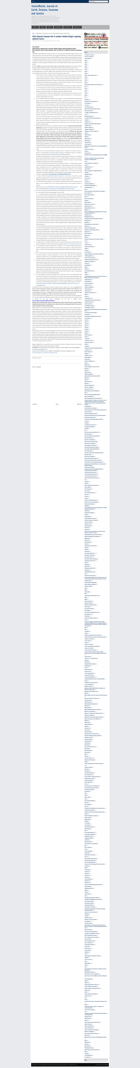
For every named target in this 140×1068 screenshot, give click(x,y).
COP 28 (86, 327)
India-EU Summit (88, 603)
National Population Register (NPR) (93, 735)
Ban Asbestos (88, 193)
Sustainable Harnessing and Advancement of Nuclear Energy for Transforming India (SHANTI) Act (96, 926)
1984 (86, 71)
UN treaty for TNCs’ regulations (92, 974)
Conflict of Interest (89, 302)
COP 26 (86, 323)
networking (87, 743)
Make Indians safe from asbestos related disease (96, 695)
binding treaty (88, 214)
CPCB (86, 344)
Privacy (86, 806)
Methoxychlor (88, 707)
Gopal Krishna (88, 542)
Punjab (86, 821)
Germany (87, 529)
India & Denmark (88, 601)
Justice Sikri (87, 656)
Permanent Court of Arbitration (92, 785)
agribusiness (88, 138)
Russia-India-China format (91, 858)
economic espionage (89, 426)
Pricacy (86, 802)
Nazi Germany (88, 741)
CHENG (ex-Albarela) (89, 261)
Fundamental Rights (89, 512)
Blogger (106, 1064)
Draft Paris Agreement (90, 417)
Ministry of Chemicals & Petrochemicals (94, 713)
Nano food (87, 730)
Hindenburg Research (90, 571)
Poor (86, 799)
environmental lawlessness (91, 474)
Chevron (87, 263)
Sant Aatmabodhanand (90, 862)
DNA (86, 392)
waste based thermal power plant (92, 1022)
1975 (86, 69)
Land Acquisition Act (89, 673)
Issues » (50, 27)
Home (33, 1)
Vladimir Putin (88, 1016)
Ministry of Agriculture (90, 711)
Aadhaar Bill (87, 125)
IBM (85, 590)
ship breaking (88, 886)
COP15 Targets (88, 335)
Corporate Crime (88, 342)
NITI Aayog (87, 752)
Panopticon (87, 771)
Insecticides (87, 610)
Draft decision (88, 411)
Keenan (86, 660)
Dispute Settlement (89, 385)
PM (85, 793)
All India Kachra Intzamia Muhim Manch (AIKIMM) (96, 154)
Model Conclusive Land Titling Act (92, 718)
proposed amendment (90, 810)
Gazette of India (88, 522)
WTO (86, 1051)
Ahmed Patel (87, 142)
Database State (88, 355)
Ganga (86, 514)
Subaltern (87, 914)
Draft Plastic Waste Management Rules (94, 419)
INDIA (86, 599)
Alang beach (87, 153)
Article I (86, 180)
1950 (86, 60)
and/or (86, 165)
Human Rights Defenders (90, 584)
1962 (86, 66)
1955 (86, 62)
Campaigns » (58, 27)
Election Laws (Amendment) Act (92, 432)
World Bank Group (89, 1047)
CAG (86, 241)
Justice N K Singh (89, 648)
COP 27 (86, 325)
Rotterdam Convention (90, 854)
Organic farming (88, 767)
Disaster (87, 383)
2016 (86, 82)
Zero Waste (87, 1057)
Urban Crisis (87, 995)
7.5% (86, 114)
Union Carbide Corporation (91, 986)
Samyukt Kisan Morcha (90, 860)
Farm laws (87, 490)
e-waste (86, 421)
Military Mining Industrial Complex (92, 709)
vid (85, 1011)
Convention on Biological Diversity (92, 316)
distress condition (89, 387)
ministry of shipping (89, 715)
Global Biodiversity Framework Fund (93, 534)
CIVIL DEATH (88, 281)
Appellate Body (88, 174)
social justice (88, 894)
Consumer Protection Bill (90, 312)
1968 (86, 67)
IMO (85, 593)
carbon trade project (89, 246)
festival (86, 498)
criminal (86, 346)
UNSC (86, 992)
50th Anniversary (89, 110)
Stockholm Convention (90, 907)
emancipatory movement (90, 445)
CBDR (86, 248)
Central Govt (87, 252)
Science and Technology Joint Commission (94, 864)
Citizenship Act (88, 279)
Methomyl (87, 705)
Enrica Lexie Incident (89, 456)
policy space (87, 797)
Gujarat (86, 547)
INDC (86, 597)
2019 (86, 88)
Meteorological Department (91, 704)
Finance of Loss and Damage (91, 502)
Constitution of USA (89, 307)
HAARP (86, 549)
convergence (88, 318)
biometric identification (90, 228)
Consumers (87, 314)
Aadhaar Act (87, 121)
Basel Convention (89, 198)
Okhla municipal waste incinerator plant (94, 763)
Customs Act (88, 350)
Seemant (87, 877)
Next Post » (79, 404)
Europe (86, 483)
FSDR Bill (87, 510)
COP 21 (86, 320)
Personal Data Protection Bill (91, 787)
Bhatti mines (87, 202)
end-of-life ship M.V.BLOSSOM (91, 449)
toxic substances (89, 942)
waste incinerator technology (91, 1029)
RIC (85, 845)
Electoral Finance (89, 437)
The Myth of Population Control (92, 933)
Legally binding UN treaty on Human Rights (94, 678)
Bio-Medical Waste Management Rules (93, 218)
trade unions (87, 950)
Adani (86, 133)
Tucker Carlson (88, 959)
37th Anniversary (89, 107)
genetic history (88, 525)
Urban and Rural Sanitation (91, 994)
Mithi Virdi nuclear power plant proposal (94, 717)
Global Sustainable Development (92, 536)
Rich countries (88, 847)
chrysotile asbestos (89, 270)
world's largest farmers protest (92, 1049)
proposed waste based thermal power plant (94, 812)
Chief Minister (88, 265)
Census (86, 250)
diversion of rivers (89, 389)
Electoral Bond (88, 434)
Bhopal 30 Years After (90, 204)
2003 (86, 77)
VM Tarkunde (88, 1018)
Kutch (86, 667)
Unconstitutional (88, 979)
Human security (88, 586)
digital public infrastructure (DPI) (92, 376)
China (86, 267)
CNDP (86, 294)
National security (88, 737)
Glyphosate (87, 538)
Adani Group (87, 134)
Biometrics (87, 231)
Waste (86, 1020)
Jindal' (86, 633)
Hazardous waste (89, 557)
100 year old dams (89, 56)
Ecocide (86, 423)
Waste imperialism (89, 1026)
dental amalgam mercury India (92, 366)
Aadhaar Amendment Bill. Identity (92, 123)
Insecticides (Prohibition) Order (92, 612)
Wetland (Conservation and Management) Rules (96, 1037)
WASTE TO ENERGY (89, 1031)
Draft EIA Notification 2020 (91, 413)
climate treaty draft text (90, 292)
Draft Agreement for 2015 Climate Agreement (95, 409)
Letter (86, 680)
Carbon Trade (88, 244)
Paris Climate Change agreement (92, 776)
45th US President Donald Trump (92, 108)
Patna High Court (88, 782)
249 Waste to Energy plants (91, 101)
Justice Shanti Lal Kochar (90, 650)
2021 (86, 90)
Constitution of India (89, 305)
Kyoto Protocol (88, 669)
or (85, 765)
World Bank (87, 1046)
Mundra (86, 726)
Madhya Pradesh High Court (91, 691)
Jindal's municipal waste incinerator (93, 635)
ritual (86, 849)
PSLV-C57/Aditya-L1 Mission (91, 815)
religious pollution (89, 838)
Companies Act (88, 298)
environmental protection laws (92, 477)
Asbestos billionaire (89, 183)
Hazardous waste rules (90, 560)
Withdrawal (87, 1042)
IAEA (86, 588)
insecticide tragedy (89, 608)
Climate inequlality (89, 287)
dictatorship (87, 372)
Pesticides (87, 791)
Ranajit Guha (87, 828)
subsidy (86, 915)
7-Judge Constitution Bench (91, 112)
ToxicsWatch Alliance (89, 944)
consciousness (88, 303)
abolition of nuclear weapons (91, 131)
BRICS (86, 237)
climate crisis (88, 285)
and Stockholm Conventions (91, 163)
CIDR (86, 272)
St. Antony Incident (89, 901)
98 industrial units (89, 116)
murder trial (87, 728)
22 (85, 97)
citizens (86, 274)
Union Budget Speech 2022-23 (92, 984)
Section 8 (87, 873)
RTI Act (86, 856)
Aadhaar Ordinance (89, 129)
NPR (86, 754)
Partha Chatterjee (89, 780)
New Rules (87, 745)
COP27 (86, 336)
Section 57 (87, 871)
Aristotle (87, 176)
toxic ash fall (87, 939)
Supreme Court (88, 917)
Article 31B (87, 178)
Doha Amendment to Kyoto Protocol (93, 398)
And (85, 161)
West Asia (87, 1035)
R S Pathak (87, 823)
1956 (86, 64)
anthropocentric (88, 167)
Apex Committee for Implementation (93, 170)
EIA (85, 430)
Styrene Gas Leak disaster (91, 912)
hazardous (87, 551)
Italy (86, 629)
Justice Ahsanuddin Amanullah (92, 646)
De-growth (87, 359)
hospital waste (88, 580)
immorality (87, 591)
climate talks (87, 290)
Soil (85, 895)
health (86, 562)
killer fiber (87, 662)
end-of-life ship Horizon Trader (91, 447)
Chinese (86, 269)
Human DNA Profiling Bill (90, 582)
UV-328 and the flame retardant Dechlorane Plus (96, 1001)
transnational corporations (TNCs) (92, 955)
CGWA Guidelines (89, 255)
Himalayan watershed (90, 568)
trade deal (87, 946)
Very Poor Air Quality (89, 1009)
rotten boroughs (88, 851)
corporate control (89, 340)
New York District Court (90, 746)
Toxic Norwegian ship (89, 940)
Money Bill (87, 722)
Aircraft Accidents (89, 149)
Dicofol (86, 370)
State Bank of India (89, 903)
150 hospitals (88, 58)
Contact (42, 27)
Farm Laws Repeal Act (90, 492)
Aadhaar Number (89, 127)
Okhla (86, 761)
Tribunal (86, 957)
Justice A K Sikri (88, 644)
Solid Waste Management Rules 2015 (93, 899)
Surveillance (87, 921)
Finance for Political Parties (91, 500)
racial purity (87, 825)
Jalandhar (87, 631)
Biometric (87, 226)
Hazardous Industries (89, 553)
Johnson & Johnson (89, 638)
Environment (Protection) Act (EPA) (93, 460)
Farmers (87, 494)
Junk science (88, 640)
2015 (86, 80)
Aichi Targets (88, 144)
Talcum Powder (88, 929)
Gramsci (87, 544)
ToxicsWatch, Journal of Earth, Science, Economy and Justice (45, 9)
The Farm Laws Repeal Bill (91, 931)
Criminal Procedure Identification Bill (93, 348)
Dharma (86, 368)
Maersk (86, 693)
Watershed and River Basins (91, 1033)
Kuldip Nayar (88, 665)
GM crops (87, 540)
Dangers (87, 353)
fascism (86, 496)
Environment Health (89, 467)
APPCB (86, 172)
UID (85, 961)
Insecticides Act (88, 614)
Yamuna (86, 1053)
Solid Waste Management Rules (92, 897)
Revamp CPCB (88, 841)
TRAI (86, 954)
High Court (87, 566)
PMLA (86, 795)
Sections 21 (87, 875)
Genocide (87, 527)
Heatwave (87, 564)
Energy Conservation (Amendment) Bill (94, 452)
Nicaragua (87, 748)
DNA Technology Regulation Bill (92, 394)
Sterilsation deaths (89, 905)
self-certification (88, 879)
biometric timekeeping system (92, 229)
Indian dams (87, 606)
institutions (87, 616)
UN (85, 967)
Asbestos (87, 181)
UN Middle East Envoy (90, 972)
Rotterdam (87, 853)
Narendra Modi (88, 731)
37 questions (87, 103)
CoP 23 (86, 322)
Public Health (88, 817)
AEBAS (86, 136)
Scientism (87, 866)
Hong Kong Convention (90, 575)
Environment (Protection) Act (91, 458)
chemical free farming (90, 257)
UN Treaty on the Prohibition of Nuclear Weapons (96, 975)
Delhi (86, 363)
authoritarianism (88, 187)
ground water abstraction (90, 545)
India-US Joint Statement (90, 604)
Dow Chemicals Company (90, 408)
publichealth (87, 819)
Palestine (87, 769)
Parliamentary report (89, 778)
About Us (35, 27)
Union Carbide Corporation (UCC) (92, 988)
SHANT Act (87, 880)
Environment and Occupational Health (93, 462)
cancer (86, 242)
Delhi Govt (87, 364)
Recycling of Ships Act (90, 832)
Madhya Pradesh (88, 686)
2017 (86, 86)
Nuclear (86, 756)
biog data (87, 222)
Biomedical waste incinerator (91, 224)
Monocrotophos (88, 724)
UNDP (86, 980)
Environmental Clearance (90, 472)
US (85, 997)
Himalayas (87, 570)
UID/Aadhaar (87, 963)
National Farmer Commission (91, 733)
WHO (86, 1040)
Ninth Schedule (88, 750)
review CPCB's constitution (91, 843)
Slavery (86, 892)
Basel (86, 196)
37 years (87, 105)
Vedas (86, 1004)
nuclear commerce (89, 758)
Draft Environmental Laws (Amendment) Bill (95, 415)
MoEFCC (87, 720)
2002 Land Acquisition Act (91, 75)
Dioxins (86, 379)
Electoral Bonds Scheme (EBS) (92, 436)
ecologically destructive (90, 424)
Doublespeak (88, 406)
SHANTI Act (87, 882)
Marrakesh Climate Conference (92, 698)
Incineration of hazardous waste (92, 595)
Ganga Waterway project (90, 518)
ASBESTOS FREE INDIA (90, 185)
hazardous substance (90, 555)
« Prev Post (34, 404)
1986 (86, 73)
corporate (87, 338)
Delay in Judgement (89, 361)
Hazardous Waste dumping (91, 558)
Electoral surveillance (90, 439)
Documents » (77, 27)
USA (86, 999)
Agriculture (87, 140)
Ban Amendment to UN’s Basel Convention (94, 191)
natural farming (88, 739)
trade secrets (88, 948)
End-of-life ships (88, 450)
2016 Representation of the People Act (93, 84)
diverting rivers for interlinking (92, 390)
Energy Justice (88, 454)
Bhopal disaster (88, 206)
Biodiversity (87, 220)
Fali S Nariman (88, 489)
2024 (86, 94)
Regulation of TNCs (89, 836)
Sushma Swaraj (88, 923)
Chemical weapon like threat (91, 259)
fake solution (87, 487)
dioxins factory (88, 381)
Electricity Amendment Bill (91, 441)
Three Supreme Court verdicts (92, 937)
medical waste (88, 702)
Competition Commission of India (92, 300)
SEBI (86, 867)
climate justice (88, 289)
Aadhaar (87, 120)
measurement (88, 700)
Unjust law (87, 990)
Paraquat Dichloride (89, 772)
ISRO (86, 627)
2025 (86, 95)
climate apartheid (89, 283)
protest (86, 813)
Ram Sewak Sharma (89, 826)
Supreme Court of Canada (91, 919)
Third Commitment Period (90, 935)
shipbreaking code (89, 888)
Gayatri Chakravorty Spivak (91, 520)
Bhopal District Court (89, 208)
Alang (86, 151)
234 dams (87, 99)
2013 (86, 79)
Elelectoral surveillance (90, 443)
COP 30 (86, 331)
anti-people (87, 168)
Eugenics (87, 481)
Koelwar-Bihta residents (90, 664)
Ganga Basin (87, 516)
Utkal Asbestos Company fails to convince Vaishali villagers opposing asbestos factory (56, 37)
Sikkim (86, 890)
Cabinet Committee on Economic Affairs (94, 239)
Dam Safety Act (88, 351)
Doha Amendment (89, 396)
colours (86, 296)
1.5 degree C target (89, 54)
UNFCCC (87, 982)
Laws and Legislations (90, 677)
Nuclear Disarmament (90, 759)
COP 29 (86, 329)
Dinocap (86, 377)
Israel (86, 619)
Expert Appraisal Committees (91, 485)
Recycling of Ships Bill (90, 834)
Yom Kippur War (88, 1055)
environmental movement (90, 476)
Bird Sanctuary (88, 233)
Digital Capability (88, 374)
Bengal (86, 200)
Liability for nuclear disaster (91, 682)
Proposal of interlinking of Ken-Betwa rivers (95, 808)
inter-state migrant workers (91, 618)
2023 (86, 92)
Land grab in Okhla (89, 675)
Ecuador (86, 428)
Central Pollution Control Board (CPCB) (94, 254)
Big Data (87, 209)
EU (85, 479)
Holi (85, 573)
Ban (85, 189)
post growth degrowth (90, 800)
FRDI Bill (87, 505)
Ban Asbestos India (89, 194)
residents (87, 839)
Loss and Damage (89, 684)
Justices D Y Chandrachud (91, 658)
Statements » (68, 27)
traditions (87, 952)
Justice (86, 642)
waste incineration (89, 1027)
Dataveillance (88, 357)
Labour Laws (87, 671)
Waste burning (88, 1024)
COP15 (86, 333)
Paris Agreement (88, 774)
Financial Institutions (89, 504)
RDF (86, 830)
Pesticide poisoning (89, 789)
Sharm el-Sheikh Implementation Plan (93, 884)
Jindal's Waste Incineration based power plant (95, 637)
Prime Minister (88, 804)
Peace (86, 784)
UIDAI (86, 965)
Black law (87, 235)
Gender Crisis (88, 524)
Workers (87, 1044)
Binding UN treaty (89, 216)
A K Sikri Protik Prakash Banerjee (92, 118)
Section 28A (87, 869)
